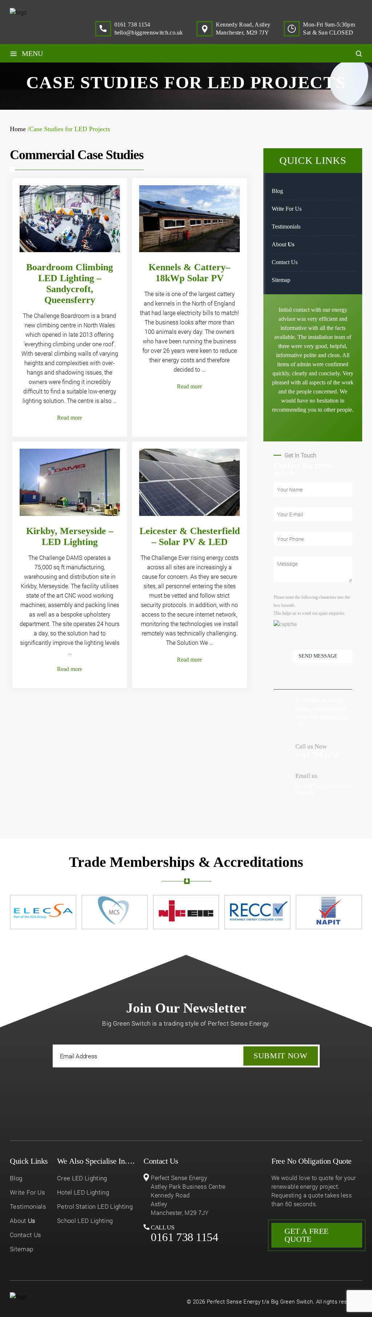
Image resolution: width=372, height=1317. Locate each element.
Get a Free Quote (306, 1235)
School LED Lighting (85, 1220)
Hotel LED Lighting (83, 1192)
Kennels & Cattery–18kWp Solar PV (189, 272)
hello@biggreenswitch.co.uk (148, 32)
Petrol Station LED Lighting (95, 1206)
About (283, 244)
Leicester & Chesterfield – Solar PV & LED (190, 536)
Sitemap (281, 280)
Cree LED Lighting (82, 1178)
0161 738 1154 (132, 24)
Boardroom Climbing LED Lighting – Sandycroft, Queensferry (69, 283)
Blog (277, 191)
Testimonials (286, 226)
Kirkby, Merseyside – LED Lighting (69, 536)
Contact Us (285, 262)
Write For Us (287, 209)
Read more (69, 418)
